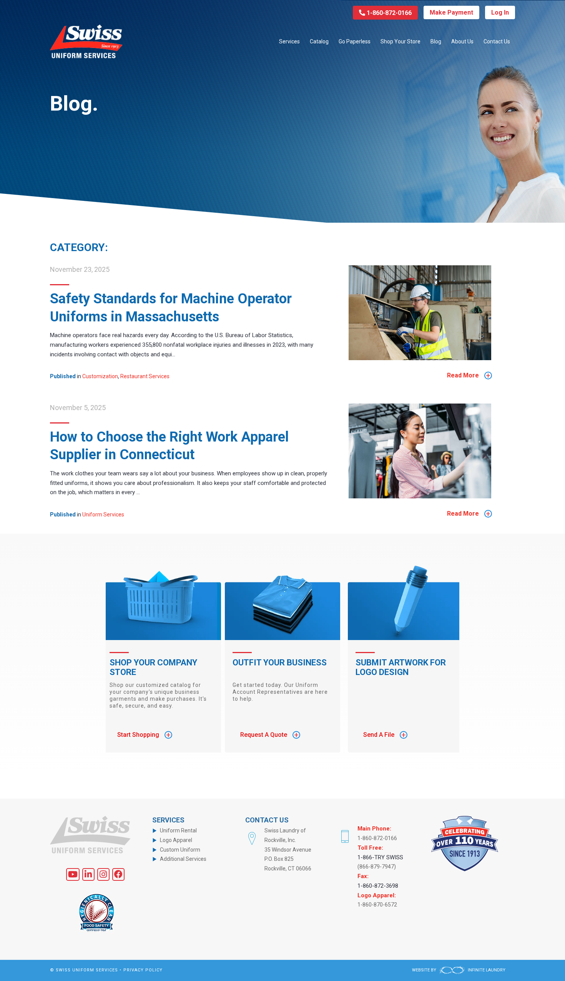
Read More (468, 375)
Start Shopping (144, 734)
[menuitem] (289, 41)
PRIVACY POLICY (143, 970)
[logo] (86, 41)
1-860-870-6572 (377, 905)
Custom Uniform (180, 850)
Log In (500, 12)
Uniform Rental (178, 830)
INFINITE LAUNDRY (486, 970)
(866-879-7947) (376, 867)
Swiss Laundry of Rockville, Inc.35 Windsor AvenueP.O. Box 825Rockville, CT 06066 (287, 849)
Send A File (384, 734)
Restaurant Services (145, 376)
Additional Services (183, 859)
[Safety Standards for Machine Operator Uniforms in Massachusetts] (420, 358)
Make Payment (451, 12)
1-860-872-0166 (388, 13)
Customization (100, 376)
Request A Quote (269, 734)
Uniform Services (103, 514)
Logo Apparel (176, 840)
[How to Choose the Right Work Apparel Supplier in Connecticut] (420, 496)
